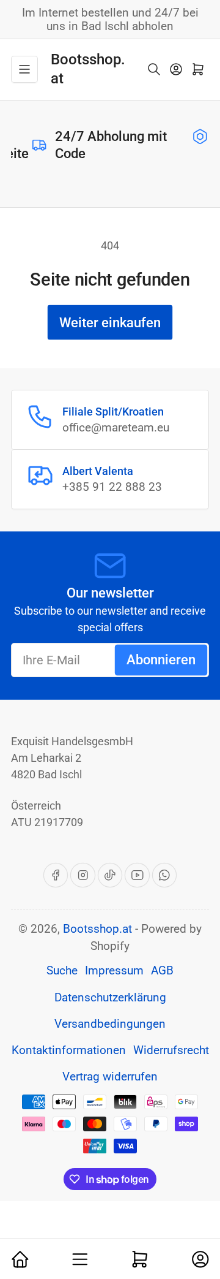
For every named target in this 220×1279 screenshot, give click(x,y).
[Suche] (154, 69)
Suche (62, 970)
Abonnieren (161, 659)
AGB (162, 970)
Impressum (114, 970)
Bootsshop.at (97, 929)
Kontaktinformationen (69, 1050)
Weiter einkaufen (110, 322)
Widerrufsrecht (171, 1050)
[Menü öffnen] (24, 69)
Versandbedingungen (110, 1024)
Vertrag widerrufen (110, 1077)
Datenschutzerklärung (110, 997)
